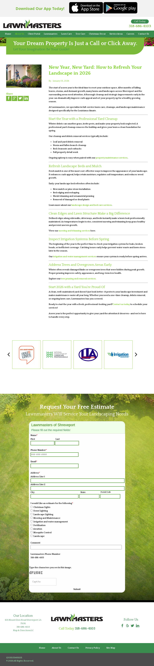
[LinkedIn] (137, 626)
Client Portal (34, 34)
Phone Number (39, 450)
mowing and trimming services (74, 231)
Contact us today (121, 304)
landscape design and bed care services (91, 205)
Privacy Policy (92, 648)
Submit (77, 589)
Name (34, 435)
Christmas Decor (97, 34)
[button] (136, 354)
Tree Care (80, 34)
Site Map (110, 648)
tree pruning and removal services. (78, 279)
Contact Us (143, 34)
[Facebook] (122, 626)
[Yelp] (127, 626)
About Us (19, 34)
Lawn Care (66, 34)
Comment (35, 543)
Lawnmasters (50, 34)
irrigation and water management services (74, 256)
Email (34, 461)
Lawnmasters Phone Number (45, 554)
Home (8, 34)
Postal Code (106, 492)
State (83, 492)
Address (35, 473)
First (33, 439)
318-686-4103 (140, 26)
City (32, 492)
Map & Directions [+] (23, 630)
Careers (130, 34)
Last (57, 439)
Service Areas (116, 34)
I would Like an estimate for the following (52, 503)
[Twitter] (132, 626)
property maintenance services (111, 158)
